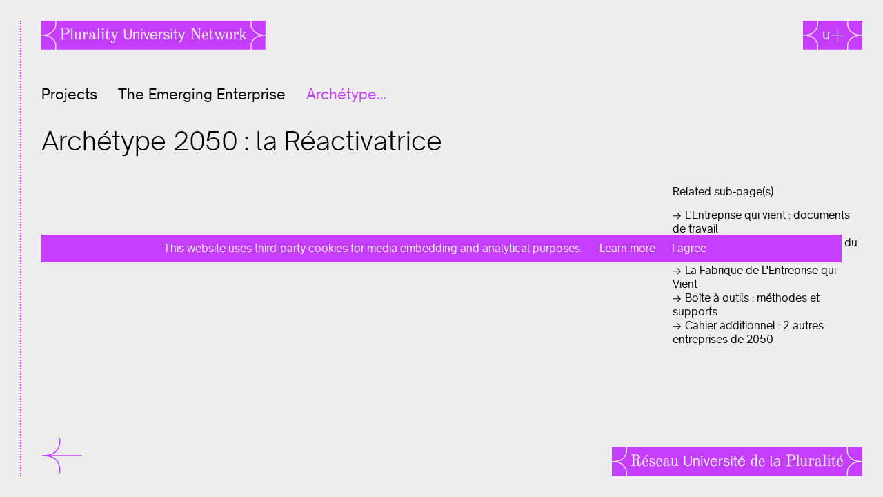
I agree (689, 248)
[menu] (52, 455)
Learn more (627, 248)
